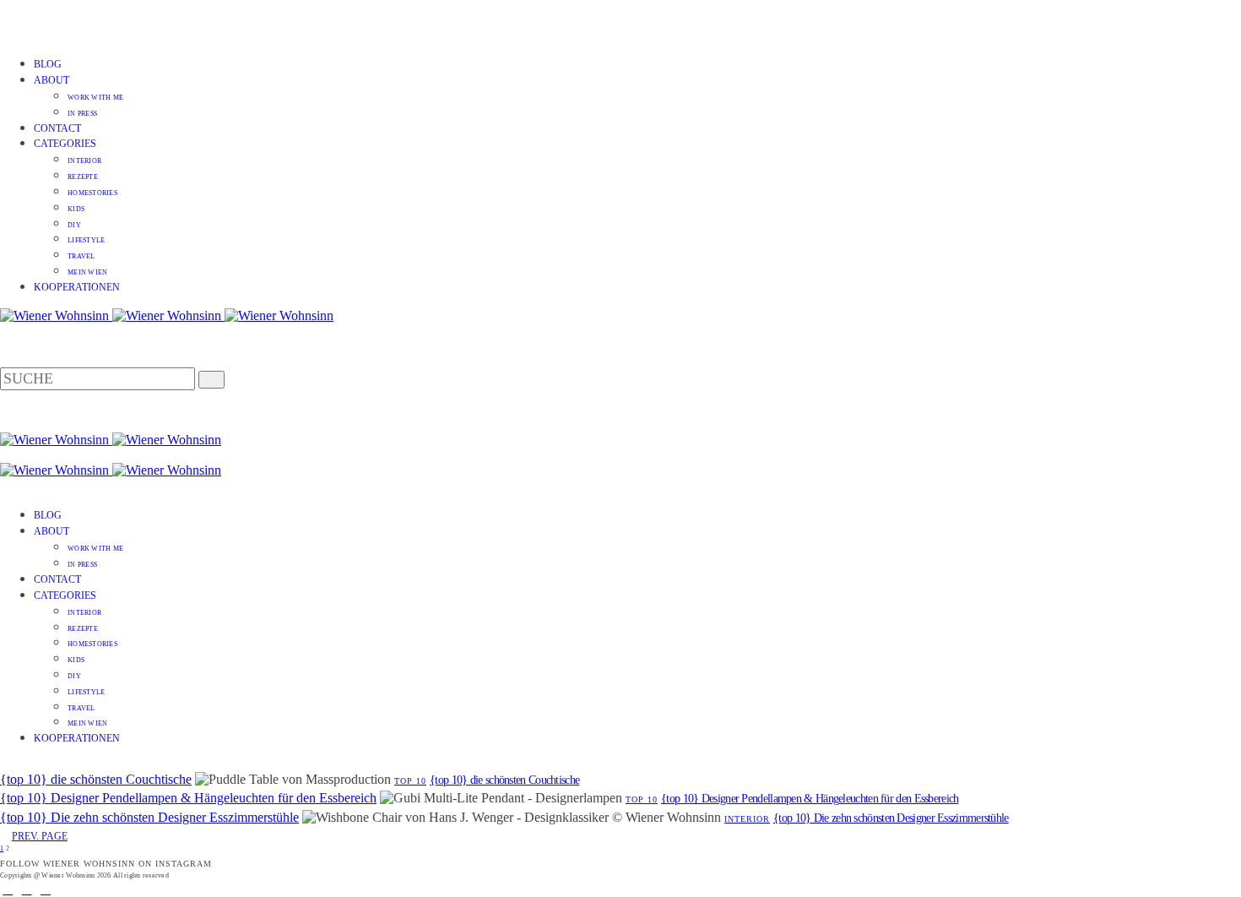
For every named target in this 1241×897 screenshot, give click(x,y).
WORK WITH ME (95, 97)
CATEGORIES (65, 144)
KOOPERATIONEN (77, 287)
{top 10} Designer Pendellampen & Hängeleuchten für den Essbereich (188, 798)
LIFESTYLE (86, 240)
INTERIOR (84, 161)
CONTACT (57, 128)
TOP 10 (410, 781)
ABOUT (51, 80)
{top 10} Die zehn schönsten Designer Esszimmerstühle (149, 817)
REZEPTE (83, 177)
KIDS (76, 209)
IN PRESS (82, 113)
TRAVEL (81, 256)
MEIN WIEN (87, 272)
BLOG (48, 64)
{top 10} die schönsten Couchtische (96, 779)
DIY (74, 225)
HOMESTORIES (92, 193)
